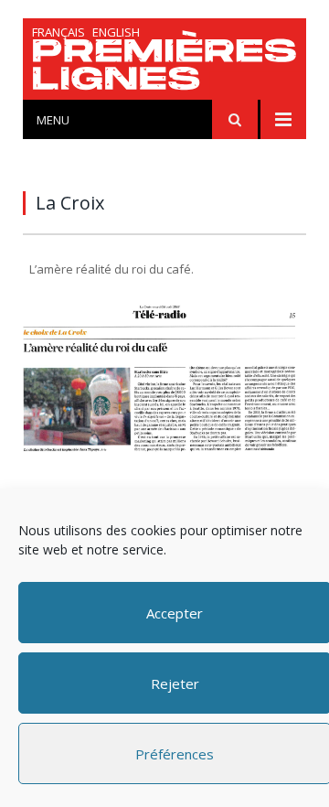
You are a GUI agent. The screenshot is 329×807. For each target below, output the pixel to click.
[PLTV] (164, 63)
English (116, 32)
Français (58, 32)
